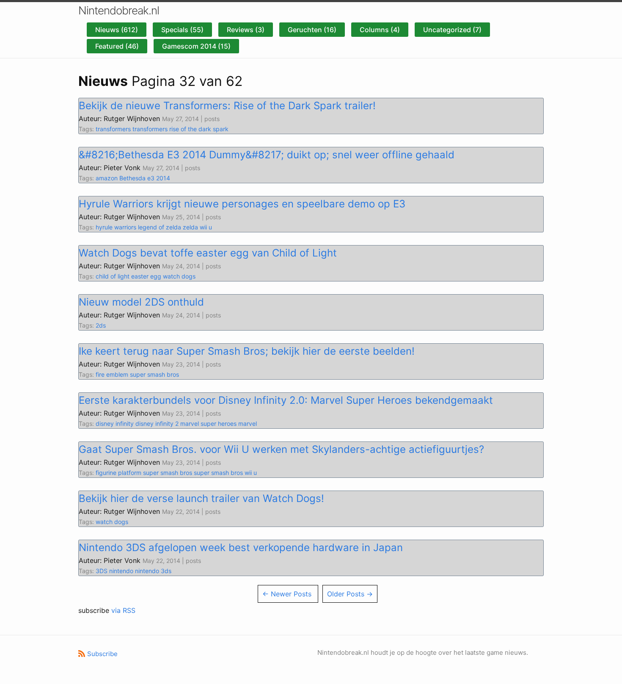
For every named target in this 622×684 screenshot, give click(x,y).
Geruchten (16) (312, 29)
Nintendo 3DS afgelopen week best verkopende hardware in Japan (241, 547)
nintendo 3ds (153, 570)
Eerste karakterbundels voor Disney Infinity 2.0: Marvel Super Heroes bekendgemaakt (286, 400)
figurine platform (118, 472)
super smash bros (154, 374)
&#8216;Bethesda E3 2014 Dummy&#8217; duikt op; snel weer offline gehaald (266, 155)
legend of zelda (159, 227)
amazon (107, 178)
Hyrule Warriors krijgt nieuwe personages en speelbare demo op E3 (242, 204)
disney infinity (115, 423)
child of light (112, 276)
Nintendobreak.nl (118, 10)
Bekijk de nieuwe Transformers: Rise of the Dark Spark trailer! (227, 105)
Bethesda (132, 178)
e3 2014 (158, 178)
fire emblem (112, 374)
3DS (101, 570)
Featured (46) (117, 46)
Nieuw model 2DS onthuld (141, 302)
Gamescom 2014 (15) (196, 46)
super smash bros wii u (225, 472)
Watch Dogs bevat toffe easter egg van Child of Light (208, 253)
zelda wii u (197, 227)
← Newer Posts (286, 594)
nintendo (121, 570)
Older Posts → (350, 594)
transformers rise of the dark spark (180, 128)
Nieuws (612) (116, 29)
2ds (101, 325)
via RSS (123, 610)
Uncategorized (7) (452, 29)
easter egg (146, 276)
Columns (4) (380, 29)
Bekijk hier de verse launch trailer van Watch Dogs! (201, 498)
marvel (247, 423)
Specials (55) (182, 29)
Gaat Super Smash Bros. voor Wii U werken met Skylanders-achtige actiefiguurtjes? (281, 449)
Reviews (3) (245, 29)
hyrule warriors (116, 227)
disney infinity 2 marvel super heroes (186, 423)
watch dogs (179, 276)
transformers (113, 128)
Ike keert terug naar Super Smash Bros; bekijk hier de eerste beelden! (247, 351)
